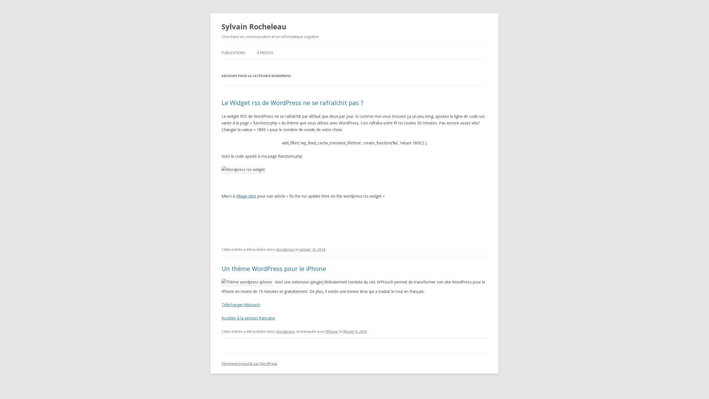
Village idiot (246, 196)
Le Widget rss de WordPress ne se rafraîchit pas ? (292, 102)
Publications (233, 52)
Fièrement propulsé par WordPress (249, 363)
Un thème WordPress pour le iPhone (274, 268)
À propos (265, 52)
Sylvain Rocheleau (254, 27)
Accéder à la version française (248, 318)
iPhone (332, 331)
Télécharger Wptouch (241, 304)
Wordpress (285, 249)
